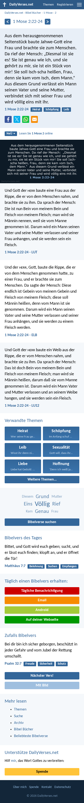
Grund (42, 496)
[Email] (35, 121)
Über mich (20, 787)
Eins (28, 504)
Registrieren (65, 4)
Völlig (42, 504)
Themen (48, 4)
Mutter (57, 497)
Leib (66, 109)
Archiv (19, 723)
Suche (18, 716)
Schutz (62, 663)
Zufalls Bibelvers (20, 635)
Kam (29, 511)
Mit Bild (42, 685)
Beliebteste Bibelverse (31, 736)
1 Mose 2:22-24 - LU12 (22, 406)
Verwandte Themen (24, 421)
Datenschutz (62, 787)
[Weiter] (48, 22)
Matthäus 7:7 (15, 566)
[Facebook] (9, 121)
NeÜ (9, 133)
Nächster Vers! (42, 676)
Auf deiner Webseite (42, 620)
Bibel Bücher (33, 12)
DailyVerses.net (14, 12)
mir (13, 761)
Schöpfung (52, 109)
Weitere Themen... (42, 479)
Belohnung (36, 566)
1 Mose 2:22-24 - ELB (21, 335)
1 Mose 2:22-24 (16, 109)
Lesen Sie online (36, 133)
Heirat (36, 109)
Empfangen (69, 566)
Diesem (27, 497)
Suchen (52, 566)
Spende (42, 772)
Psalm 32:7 (13, 664)
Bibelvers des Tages (23, 538)
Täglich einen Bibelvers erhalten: (36, 581)
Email (42, 600)
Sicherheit (46, 663)
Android (42, 610)
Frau (54, 511)
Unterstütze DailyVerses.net (32, 752)
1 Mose (47, 12)
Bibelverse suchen (42, 522)
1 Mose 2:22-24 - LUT (21, 252)
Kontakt (47, 787)
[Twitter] (18, 121)
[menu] (79, 6)
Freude (30, 663)
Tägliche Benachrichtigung (42, 591)
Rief (56, 504)
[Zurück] (7, 22)
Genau (42, 511)
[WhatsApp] (26, 119)
